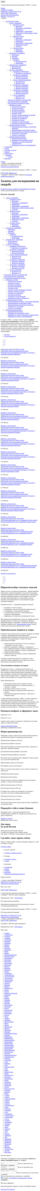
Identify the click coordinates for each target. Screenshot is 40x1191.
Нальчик (7, 1035)
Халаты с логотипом (18, 135)
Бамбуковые (19, 29)
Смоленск (7, 1110)
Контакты (7, 158)
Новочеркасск (8, 1052)
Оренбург (7, 1063)
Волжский (7, 965)
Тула (5, 1132)
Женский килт (16, 68)
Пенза (6, 1070)
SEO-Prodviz (19, 898)
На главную (11, 1189)
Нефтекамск (8, 1037)
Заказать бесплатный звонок (10, 15)
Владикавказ (8, 958)
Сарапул (7, 1102)
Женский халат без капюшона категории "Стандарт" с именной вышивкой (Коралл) (18, 418)
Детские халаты (18, 48)
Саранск (7, 1100)
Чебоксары (7, 1140)
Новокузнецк (8, 1043)
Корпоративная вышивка (18, 137)
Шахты (6, 1145)
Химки (3, 8)
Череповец (7, 1144)
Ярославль (7, 1152)
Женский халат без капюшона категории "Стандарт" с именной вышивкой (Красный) (18, 444)
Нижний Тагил (9, 1057)
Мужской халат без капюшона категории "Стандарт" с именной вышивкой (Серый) (18, 470)
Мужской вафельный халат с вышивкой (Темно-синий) (18, 522)
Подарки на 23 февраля (19, 118)
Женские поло (20, 83)
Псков (6, 1080)
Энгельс (7, 1150)
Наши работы (8, 153)
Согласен (17, 1178)
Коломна (7, 1000)
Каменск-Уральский (10, 993)
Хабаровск (7, 1139)
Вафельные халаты (22, 45)
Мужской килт (16, 66)
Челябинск (7, 1142)
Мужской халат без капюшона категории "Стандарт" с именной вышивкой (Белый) (18, 379)
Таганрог (7, 1124)
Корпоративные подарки (17, 125)
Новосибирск (8, 1048)
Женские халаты (18, 36)
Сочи (6, 1112)
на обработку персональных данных (20, 1178)
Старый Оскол (9, 1115)
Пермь (6, 1073)
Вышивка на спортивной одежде (22, 140)
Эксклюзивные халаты (23, 624)
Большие (14, 56)
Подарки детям (16, 113)
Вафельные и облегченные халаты (26, 33)
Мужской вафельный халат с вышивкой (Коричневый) (18, 567)
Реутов (6, 1087)
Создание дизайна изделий (13, 853)
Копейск (7, 1001)
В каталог (4, 1189)
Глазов (6, 971)
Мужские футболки (22, 76)
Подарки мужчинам (18, 110)
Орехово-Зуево (9, 1067)
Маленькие (15, 55)
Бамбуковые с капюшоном (24, 31)
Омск (6, 1062)
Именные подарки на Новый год (22, 123)
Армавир (7, 938)
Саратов (7, 1104)
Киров (6, 996)
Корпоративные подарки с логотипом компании (23, 301)
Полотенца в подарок (19, 106)
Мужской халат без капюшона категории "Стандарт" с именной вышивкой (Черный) (18, 366)
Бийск (6, 951)
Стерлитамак (8, 1117)
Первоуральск (8, 1072)
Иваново (7, 985)
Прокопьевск (8, 1078)
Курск (6, 1017)
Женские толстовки (22, 93)
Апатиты (7, 936)
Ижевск (6, 986)
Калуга (6, 991)
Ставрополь (8, 1114)
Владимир (7, 960)
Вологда (7, 966)
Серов (6, 1107)
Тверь (6, 1127)
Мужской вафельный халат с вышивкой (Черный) (16, 544)
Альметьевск (8, 935)
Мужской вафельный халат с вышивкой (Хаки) (16, 556)
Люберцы (7, 1020)
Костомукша (8, 1005)
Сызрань (7, 1120)
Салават (7, 1095)
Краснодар (7, 1012)
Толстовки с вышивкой (20, 90)
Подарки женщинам (18, 111)
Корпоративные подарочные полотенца (24, 132)
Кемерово (7, 995)
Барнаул (6, 945)
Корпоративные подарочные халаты (23, 130)
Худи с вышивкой (19, 95)
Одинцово (7, 1060)
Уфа (5, 1137)
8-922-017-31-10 (16, 11)
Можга (6, 1025)
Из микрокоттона (21, 61)
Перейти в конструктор (8, 360)
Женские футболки (22, 78)
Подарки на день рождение (20, 122)
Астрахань (7, 940)
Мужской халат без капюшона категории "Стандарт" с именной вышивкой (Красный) (18, 457)
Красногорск (8, 1010)
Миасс (6, 1023)
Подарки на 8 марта (18, 120)
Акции (6, 148)
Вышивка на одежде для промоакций (24, 145)
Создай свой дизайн (12, 21)
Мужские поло (20, 81)
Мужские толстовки (22, 91)
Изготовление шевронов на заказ (18, 103)
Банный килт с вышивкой (18, 65)
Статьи (10, 157)
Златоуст (7, 983)
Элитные (18, 35)
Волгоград (7, 961)
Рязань (6, 1094)
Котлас (6, 1008)
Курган (6, 1015)
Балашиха (7, 943)
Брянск (6, 953)
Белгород (7, 948)
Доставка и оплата (10, 150)
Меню (3, 1)
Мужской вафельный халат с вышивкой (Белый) (16, 533)
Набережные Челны (10, 1033)
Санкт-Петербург (9, 1099)
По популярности (10, 336)
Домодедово (8, 978)
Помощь (8, 155)
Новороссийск (9, 1047)
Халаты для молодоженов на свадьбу (23, 115)
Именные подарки (15, 105)
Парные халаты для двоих (20, 117)
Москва (6, 1028)
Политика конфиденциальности (14, 874)
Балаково (7, 941)
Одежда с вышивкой (16, 70)
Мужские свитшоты (22, 86)
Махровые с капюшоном (23, 28)
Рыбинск (7, 1092)
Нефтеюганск (8, 1038)
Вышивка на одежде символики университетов (23, 315)
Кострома (7, 1006)
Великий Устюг (9, 956)
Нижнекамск (8, 1042)
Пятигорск (7, 1083)
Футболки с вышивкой (20, 75)
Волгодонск (8, 963)
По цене (7, 334)
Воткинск (7, 970)
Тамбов (6, 1125)
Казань (6, 990)
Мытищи (7, 1032)
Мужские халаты (18, 24)
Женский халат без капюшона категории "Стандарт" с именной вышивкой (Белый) (18, 405)
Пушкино (7, 1082)
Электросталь (8, 1149)
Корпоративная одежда (19, 138)
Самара (6, 1097)
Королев (7, 1003)
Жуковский (8, 981)
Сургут (6, 1119)
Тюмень (6, 1134)
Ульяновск (7, 1135)
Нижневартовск (9, 1040)
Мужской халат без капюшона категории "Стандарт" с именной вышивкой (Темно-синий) (18, 392)
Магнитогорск (9, 1022)
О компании (8, 147)
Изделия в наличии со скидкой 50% (19, 100)
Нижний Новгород (10, 1055)
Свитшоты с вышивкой (20, 85)
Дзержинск (8, 973)
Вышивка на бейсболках (21, 71)
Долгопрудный (9, 976)
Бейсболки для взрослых (23, 73)
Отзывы (7, 152)
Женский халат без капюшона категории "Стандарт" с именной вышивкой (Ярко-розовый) (18, 509)
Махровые (19, 26)
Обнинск (7, 1058)
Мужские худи (20, 96)
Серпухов (7, 1109)
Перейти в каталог (7, 818)
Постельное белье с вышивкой (18, 101)
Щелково (7, 1147)
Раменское (7, 1085)
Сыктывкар (8, 1122)
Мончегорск (8, 1027)
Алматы (7, 933)
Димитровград (9, 975)
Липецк (6, 1018)
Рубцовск (7, 1090)
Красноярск (8, 1013)
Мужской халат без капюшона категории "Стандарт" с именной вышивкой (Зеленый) (18, 483)
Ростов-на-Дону (9, 1088)
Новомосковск (9, 1045)
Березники (7, 950)
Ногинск (7, 1053)
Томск (6, 1130)
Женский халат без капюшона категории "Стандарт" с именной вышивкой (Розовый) (18, 431)
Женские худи (20, 98)
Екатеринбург (8, 980)
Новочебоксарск (9, 1050)
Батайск (6, 946)
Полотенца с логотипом (19, 133)
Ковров (6, 998)
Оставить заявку (6, 846)
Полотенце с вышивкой (17, 53)
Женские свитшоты (22, 88)
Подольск (7, 1077)
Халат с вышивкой (16, 23)
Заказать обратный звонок (9, 726)
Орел (6, 1065)
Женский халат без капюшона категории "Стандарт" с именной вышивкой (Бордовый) (18, 496)
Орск (6, 1068)
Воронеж (7, 968)
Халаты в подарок (17, 108)
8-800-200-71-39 (6, 11)
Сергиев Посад (9, 1105)
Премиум (16, 60)
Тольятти (7, 1129)
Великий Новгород (10, 955)
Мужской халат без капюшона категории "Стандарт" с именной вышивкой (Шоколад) (18, 353)
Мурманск (7, 1030)
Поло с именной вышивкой (22, 80)
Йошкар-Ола (8, 988)
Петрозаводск (8, 1075)
